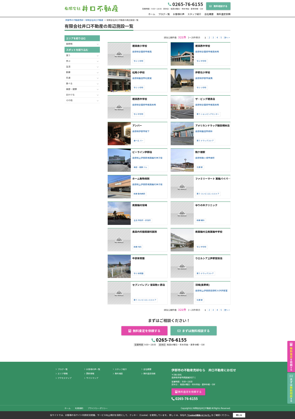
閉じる (239, 415)
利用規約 (79, 408)
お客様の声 (178, 14)
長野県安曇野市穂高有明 (207, 51)
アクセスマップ (64, 378)
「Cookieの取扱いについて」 (198, 415)
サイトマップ (92, 378)
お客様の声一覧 (93, 369)
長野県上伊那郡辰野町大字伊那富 (211, 290)
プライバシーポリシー (98, 408)
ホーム (151, 14)
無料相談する (220, 6)
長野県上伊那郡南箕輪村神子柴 (147, 157)
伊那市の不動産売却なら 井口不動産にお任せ (203, 370)
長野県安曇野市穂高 (142, 51)
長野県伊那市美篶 (203, 78)
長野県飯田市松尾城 (142, 78)
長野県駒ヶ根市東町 (205, 157)
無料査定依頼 (223, 14)
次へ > (227, 37)
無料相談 (119, 373)
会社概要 (209, 14)
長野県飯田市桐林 (203, 131)
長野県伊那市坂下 (140, 131)
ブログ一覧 (164, 14)
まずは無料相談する (196, 330)
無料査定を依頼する (146, 330)
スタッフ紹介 (194, 14)
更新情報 (90, 373)
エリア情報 (63, 373)
